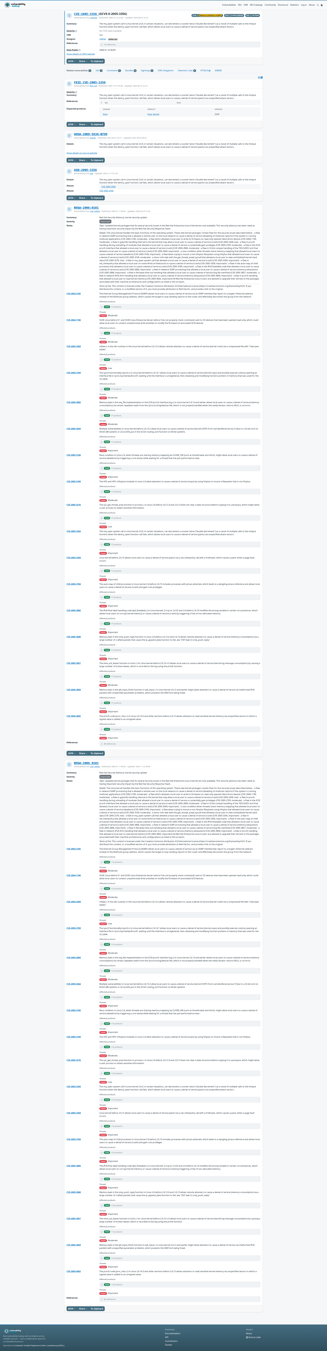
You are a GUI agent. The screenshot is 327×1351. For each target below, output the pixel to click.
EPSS (227, 15)
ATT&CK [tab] (204, 70)
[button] (318, 4)
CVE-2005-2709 (74, 372)
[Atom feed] (259, 77)
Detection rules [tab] (186, 70)
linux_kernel (153, 114)
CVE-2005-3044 (74, 428)
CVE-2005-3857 (74, 663)
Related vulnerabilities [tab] (78, 70)
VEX (240, 4)
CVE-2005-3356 (86, 14)
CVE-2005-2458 (74, 346)
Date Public (73, 50)
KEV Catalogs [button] (256, 4)
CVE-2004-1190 (74, 320)
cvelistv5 (93, 17)
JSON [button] (71, 61)
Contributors (171, 1341)
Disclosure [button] (283, 4)
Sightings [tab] (146, 70)
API (166, 1337)
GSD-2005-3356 (85, 170)
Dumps (168, 1344)
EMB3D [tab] (218, 70)
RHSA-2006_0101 (86, 763)
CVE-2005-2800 (74, 402)
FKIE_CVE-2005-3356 (90, 82)
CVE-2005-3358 (74, 557)
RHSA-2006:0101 (86, 208)
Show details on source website (82, 153)
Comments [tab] (113, 70)
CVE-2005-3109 (74, 481)
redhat (102, 39)
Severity (71, 30)
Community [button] (270, 4)
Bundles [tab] (130, 70)
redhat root (112, 39)
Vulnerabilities (229, 4)
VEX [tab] (99, 70)
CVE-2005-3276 (74, 504)
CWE (246, 4)
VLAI (194, 15)
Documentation (172, 1333)
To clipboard (97, 61)
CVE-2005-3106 (74, 455)
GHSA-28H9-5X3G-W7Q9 (90, 134)
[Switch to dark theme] (322, 4)
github (93, 138)
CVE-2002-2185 (74, 293)
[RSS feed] (262, 77)
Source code (254, 1337)
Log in (304, 4)
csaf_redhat (95, 211)
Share (82, 61)
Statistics (294, 4)
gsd (91, 173)
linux (105, 114)
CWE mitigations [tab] (166, 70)
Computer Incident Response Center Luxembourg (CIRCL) (39, 1345)
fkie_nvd (93, 86)
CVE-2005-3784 (74, 584)
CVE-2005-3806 (74, 610)
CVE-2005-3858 (74, 689)
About (312, 4)
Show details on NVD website (81, 54)
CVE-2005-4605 (74, 716)
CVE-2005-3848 (74, 636)
